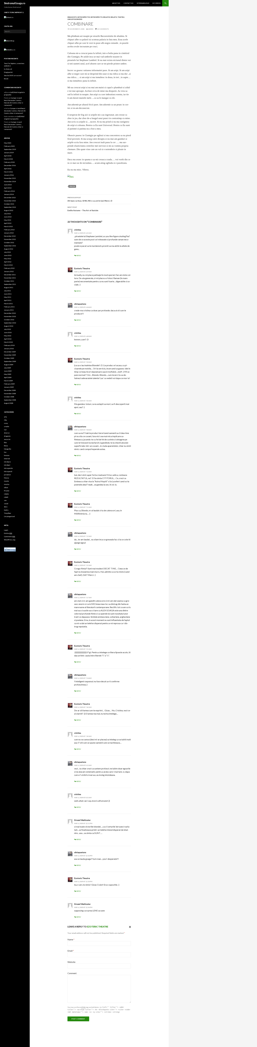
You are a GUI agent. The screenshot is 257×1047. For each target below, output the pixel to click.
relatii (114, 17)
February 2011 (9, 307)
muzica (6, 484)
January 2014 (9, 194)
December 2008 (10, 390)
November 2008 (10, 394)
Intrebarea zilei (143, 3)
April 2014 (7, 188)
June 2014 (8, 185)
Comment (72, 973)
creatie (6, 426)
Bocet (6, 79)
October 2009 (9, 358)
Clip (5, 420)
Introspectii (96, 17)
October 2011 (9, 281)
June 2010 (8, 332)
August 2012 (8, 249)
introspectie (83, 17)
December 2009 (10, 352)
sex (5, 500)
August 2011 (8, 287)
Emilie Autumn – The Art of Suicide (82, 209)
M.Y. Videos (156, 3)
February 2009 (9, 384)
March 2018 (8, 159)
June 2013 (8, 217)
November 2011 (10, 278)
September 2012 (10, 246)
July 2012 (7, 252)
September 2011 (10, 284)
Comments (9, 536)
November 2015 (10, 178)
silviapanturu (80, 304)
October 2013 (9, 204)
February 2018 (9, 162)
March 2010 (8, 342)
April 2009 (7, 377)
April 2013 (7, 223)
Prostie (6, 491)
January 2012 (9, 271)
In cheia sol (8, 69)
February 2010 (9, 345)
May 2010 (7, 336)
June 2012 (8, 255)
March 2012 (8, 265)
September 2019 (10, 149)
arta (5, 417)
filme (6, 446)
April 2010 (7, 339)
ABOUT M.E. (116, 3)
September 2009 (10, 361)
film (5, 443)
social (6, 504)
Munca (6, 478)
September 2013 (10, 207)
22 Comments (103, 29)
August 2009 (8, 365)
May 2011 (7, 297)
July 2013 (7, 214)
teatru (121, 17)
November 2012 (10, 239)
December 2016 (10, 165)
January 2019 (9, 153)
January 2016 (9, 175)
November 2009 (10, 355)
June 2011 (8, 294)
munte (6, 481)
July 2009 (7, 368)
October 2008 (9, 397)
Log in (6, 530)
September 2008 (10, 400)
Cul (5, 430)
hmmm (6, 455)
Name (70, 939)
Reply (79, 255)
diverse (7, 433)
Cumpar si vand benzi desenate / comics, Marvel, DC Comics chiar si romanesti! (15, 110)
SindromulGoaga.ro (14, 3)
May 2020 (7, 143)
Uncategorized (74, 19)
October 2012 (9, 243)
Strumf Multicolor (82, 820)
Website (71, 962)
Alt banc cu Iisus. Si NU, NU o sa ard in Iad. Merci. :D (89, 199)
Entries (8, 533)
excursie (7, 439)
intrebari (7, 465)
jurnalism (7, 475)
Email (70, 950)
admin (90, 29)
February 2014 (9, 191)
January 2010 (9, 349)
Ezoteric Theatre (82, 268)
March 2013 (8, 226)
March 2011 (8, 304)
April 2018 (7, 156)
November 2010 (10, 316)
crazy (6, 423)
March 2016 (8, 172)
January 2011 (9, 310)
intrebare (7, 462)
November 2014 (10, 181)
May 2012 (7, 259)
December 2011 (10, 275)
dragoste (72, 17)
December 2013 (10, 198)
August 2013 (8, 210)
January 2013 (9, 233)
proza (72, 186)
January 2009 (9, 387)
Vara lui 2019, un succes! (13, 75)
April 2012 (7, 262)
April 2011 (7, 300)
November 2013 (10, 201)
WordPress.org (9, 540)
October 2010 (9, 320)
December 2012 (10, 236)
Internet (7, 459)
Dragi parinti (8, 72)
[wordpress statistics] (10, 549)
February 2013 (9, 230)
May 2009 (7, 374)
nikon (6, 487)
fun (5, 452)
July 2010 (7, 329)
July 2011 (7, 291)
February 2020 (9, 146)
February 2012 (9, 268)
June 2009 (8, 371)
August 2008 (8, 403)
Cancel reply (129, 926)
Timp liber (7, 513)
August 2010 (8, 326)
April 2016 (7, 169)
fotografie (7, 449)
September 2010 (10, 323)
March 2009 (8, 381)
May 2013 (7, 220)
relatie (106, 17)
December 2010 (10, 313)
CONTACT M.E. (129, 3)
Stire (5, 507)
